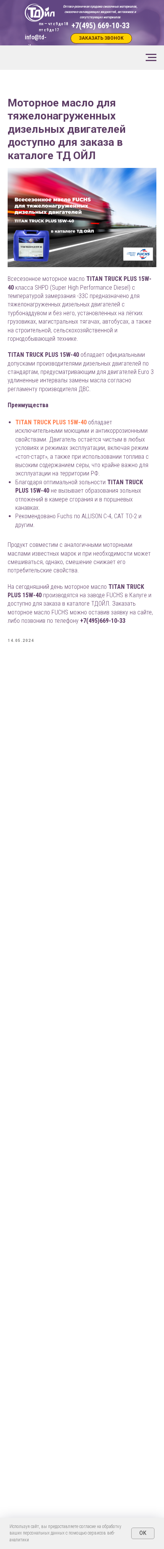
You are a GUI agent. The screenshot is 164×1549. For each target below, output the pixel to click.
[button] (101, 38)
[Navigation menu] (151, 57)
